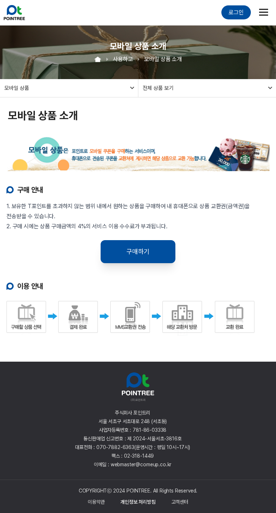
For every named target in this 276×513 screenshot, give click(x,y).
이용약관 (96, 502)
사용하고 (123, 59)
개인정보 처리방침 (138, 502)
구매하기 (138, 251)
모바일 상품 (16, 88)
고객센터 (179, 502)
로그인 (236, 12)
